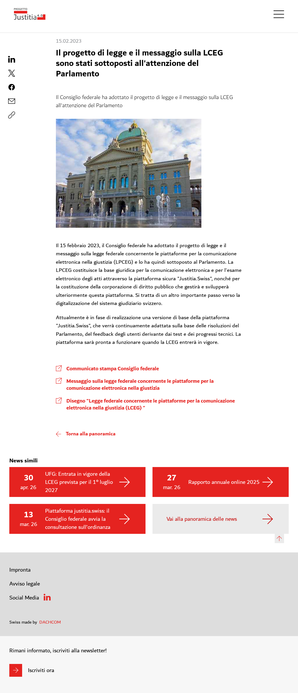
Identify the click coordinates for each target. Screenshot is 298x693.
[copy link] (11, 101)
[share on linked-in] (11, 59)
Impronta (20, 570)
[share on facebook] (11, 87)
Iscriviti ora (41, 670)
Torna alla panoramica (91, 434)
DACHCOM (50, 622)
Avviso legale (24, 584)
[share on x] (11, 73)
